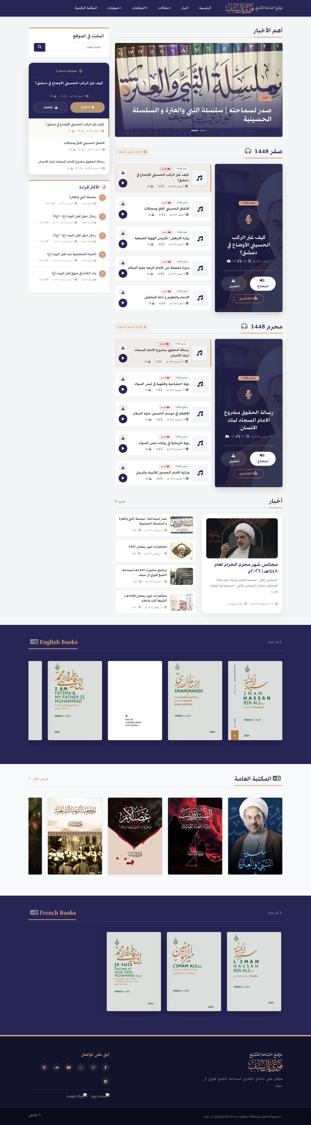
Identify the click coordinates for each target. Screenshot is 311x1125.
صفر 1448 (268, 152)
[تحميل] (123, 172)
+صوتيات (114, 8)
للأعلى (33, 1115)
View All (274, 642)
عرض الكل (40, 779)
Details (253, 719)
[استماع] (123, 183)
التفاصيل (246, 298)
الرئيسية (205, 8)
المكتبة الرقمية (86, 8)
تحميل (234, 286)
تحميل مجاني (253, 861)
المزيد (121, 501)
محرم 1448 (267, 327)
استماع (262, 286)
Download (253, 731)
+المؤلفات (140, 8)
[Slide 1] (202, 130)
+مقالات (164, 8)
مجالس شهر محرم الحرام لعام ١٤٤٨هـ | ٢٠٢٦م (202, 120)
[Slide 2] (194, 130)
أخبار (185, 8)
